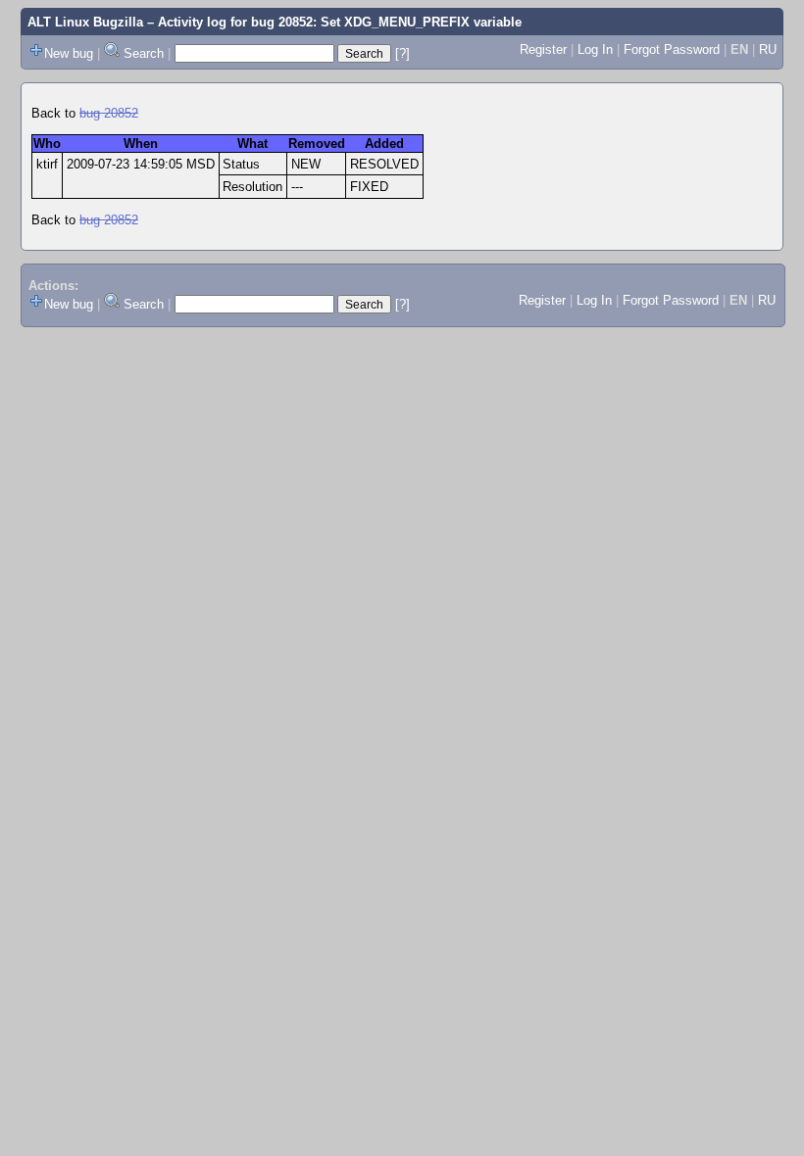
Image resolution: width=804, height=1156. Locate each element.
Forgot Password (672, 49)
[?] (402, 53)
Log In (595, 49)
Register (543, 49)
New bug (68, 53)
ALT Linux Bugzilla (85, 22)
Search (144, 53)
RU (768, 49)
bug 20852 (108, 113)
